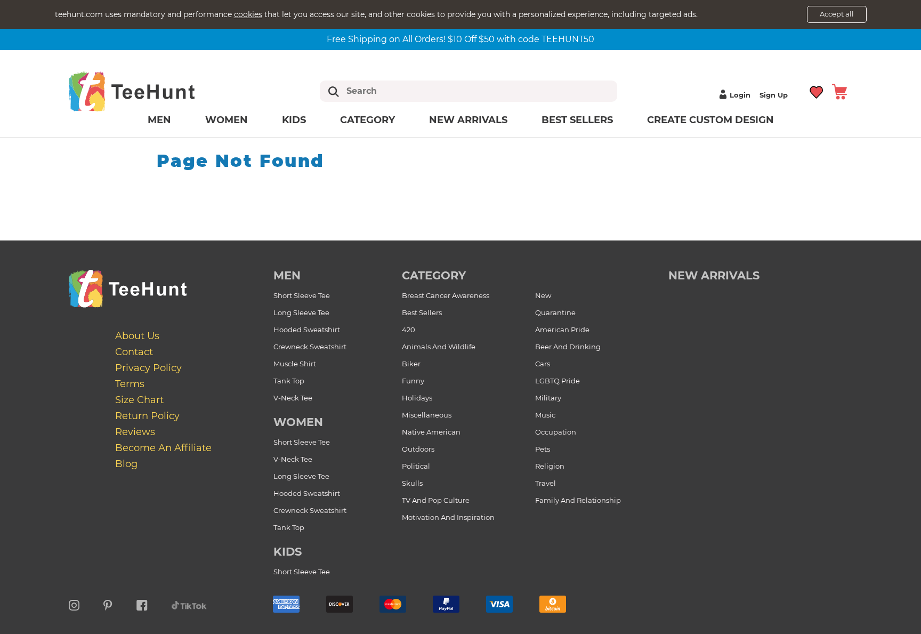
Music (545, 415)
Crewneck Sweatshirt (309, 346)
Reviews (135, 432)
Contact (134, 352)
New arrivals (468, 120)
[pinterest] (107, 603)
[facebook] (142, 603)
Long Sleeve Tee (301, 312)
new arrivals (714, 275)
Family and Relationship (578, 500)
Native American (431, 432)
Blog (126, 464)
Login (740, 95)
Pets (542, 449)
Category (367, 120)
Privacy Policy (148, 368)
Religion (549, 466)
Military (548, 398)
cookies (248, 14)
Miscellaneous (426, 415)
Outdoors (418, 449)
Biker (411, 363)
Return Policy (147, 416)
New (543, 295)
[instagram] (74, 603)
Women (226, 120)
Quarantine (555, 312)
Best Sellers (577, 120)
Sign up (774, 95)
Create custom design (710, 120)
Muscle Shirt (294, 363)
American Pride (562, 329)
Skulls (412, 483)
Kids (294, 120)
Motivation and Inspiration (448, 517)
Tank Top (288, 380)
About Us (137, 336)
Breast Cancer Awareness (445, 295)
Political (416, 466)
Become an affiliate (163, 448)
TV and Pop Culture (436, 500)
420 (408, 329)
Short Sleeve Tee (301, 295)
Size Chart (139, 400)
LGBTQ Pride (557, 380)
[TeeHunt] (149, 91)
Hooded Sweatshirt (306, 329)
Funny (413, 380)
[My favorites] (817, 91)
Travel (545, 483)
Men (159, 120)
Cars (542, 363)
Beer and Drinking (568, 346)
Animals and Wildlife (438, 346)
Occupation (555, 432)
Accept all (837, 14)
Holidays (417, 398)
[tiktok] (189, 603)
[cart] (839, 91)
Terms (129, 384)
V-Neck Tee (292, 398)
